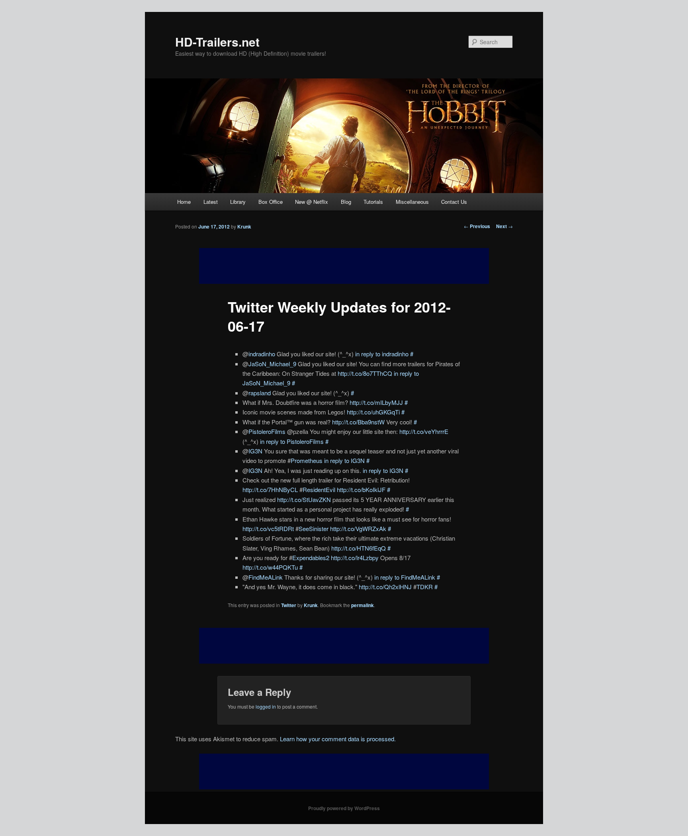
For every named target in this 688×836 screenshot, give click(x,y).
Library (238, 201)
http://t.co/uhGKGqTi (373, 412)
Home (184, 201)
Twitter (288, 605)
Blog (346, 201)
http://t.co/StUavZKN (304, 499)
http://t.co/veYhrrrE (423, 431)
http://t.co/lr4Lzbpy (355, 557)
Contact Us (454, 201)
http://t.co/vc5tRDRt (268, 528)
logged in (266, 706)
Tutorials (373, 201)
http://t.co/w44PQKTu (270, 567)
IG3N (255, 451)
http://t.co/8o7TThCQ (365, 373)
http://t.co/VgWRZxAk (358, 528)
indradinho (261, 354)
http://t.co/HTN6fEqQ (358, 548)
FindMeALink (265, 577)
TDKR (424, 586)
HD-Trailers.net (217, 41)
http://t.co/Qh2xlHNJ (385, 586)
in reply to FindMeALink (404, 577)
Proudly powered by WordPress (344, 808)
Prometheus (306, 460)
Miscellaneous (412, 201)
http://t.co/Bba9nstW (358, 422)
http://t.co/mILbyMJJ (376, 402)
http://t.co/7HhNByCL (270, 489)
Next (504, 226)
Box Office (270, 201)
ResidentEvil (319, 489)
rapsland (259, 393)
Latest (210, 201)
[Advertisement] (344, 646)
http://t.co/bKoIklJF (361, 489)
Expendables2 (310, 557)
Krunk (244, 226)
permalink (362, 605)
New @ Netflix (311, 201)
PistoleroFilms (266, 431)
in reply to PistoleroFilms (292, 441)
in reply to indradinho (381, 354)
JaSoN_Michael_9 (272, 363)
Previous (477, 226)
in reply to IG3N (344, 460)
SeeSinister (313, 528)
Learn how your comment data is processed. (338, 738)
